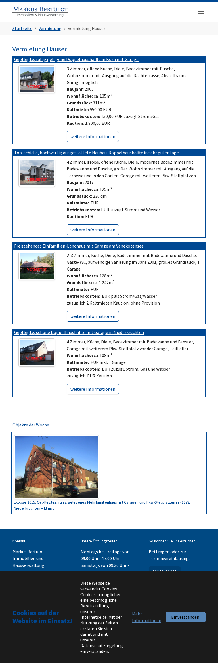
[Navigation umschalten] (201, 11)
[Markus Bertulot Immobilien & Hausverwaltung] (40, 11)
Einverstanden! (185, 617)
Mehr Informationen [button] (146, 617)
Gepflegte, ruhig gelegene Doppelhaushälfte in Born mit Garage (76, 59)
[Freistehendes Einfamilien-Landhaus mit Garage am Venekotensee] (36, 265)
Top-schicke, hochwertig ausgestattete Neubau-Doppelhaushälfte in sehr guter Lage (96, 152)
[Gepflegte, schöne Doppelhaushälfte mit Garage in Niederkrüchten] (36, 352)
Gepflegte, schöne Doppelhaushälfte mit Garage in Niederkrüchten (79, 332)
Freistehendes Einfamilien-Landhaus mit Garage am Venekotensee (79, 246)
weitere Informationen (92, 136)
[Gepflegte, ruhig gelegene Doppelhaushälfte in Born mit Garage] (36, 78)
